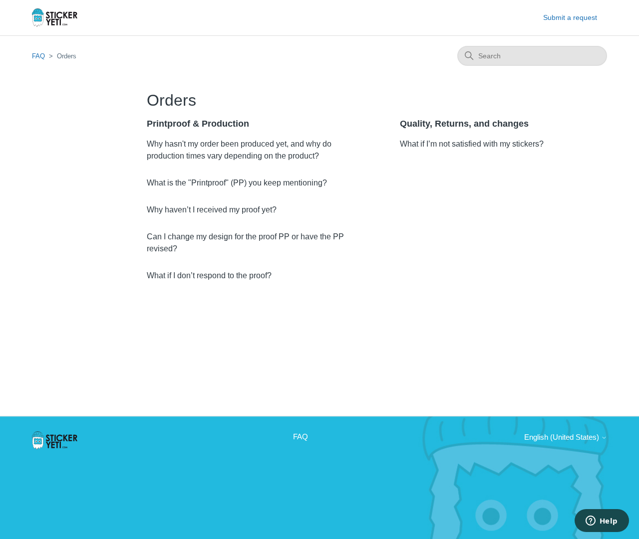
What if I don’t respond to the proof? (209, 275)
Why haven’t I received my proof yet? (212, 209)
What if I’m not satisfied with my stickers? (472, 144)
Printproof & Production (198, 124)
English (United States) (562, 437)
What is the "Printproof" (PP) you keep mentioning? (237, 183)
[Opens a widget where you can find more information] (601, 521)
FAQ (38, 56)
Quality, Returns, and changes (464, 124)
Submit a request (570, 17)
